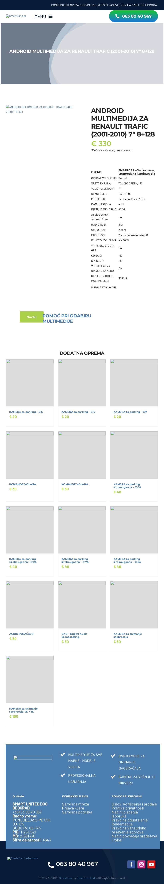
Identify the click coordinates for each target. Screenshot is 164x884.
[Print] (42, 109)
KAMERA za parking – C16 (78, 411)
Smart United (86, 878)
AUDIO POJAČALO (21, 633)
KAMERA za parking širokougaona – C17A (75, 560)
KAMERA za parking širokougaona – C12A (23, 560)
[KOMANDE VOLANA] (30, 455)
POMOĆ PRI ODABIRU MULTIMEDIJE (66, 318)
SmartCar (65, 878)
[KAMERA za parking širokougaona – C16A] (134, 530)
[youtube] (151, 864)
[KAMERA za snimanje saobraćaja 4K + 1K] (30, 679)
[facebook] (131, 864)
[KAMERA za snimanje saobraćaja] (134, 604)
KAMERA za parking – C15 (26, 411)
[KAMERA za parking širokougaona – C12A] (30, 530)
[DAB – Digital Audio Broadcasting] (82, 604)
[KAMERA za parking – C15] (30, 383)
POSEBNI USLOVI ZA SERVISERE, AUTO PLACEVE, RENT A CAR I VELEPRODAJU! (99, 5)
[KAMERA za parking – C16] (82, 383)
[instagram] (141, 864)
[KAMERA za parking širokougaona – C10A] (134, 455)
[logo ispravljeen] (16, 15)
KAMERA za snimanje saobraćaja (127, 635)
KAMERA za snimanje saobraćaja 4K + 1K (23, 710)
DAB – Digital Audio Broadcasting (74, 635)
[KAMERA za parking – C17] (134, 383)
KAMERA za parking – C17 (130, 411)
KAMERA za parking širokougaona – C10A (127, 486)
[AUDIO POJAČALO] (30, 604)
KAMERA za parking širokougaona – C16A (127, 560)
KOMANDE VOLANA (22, 484)
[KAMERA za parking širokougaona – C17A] (82, 530)
